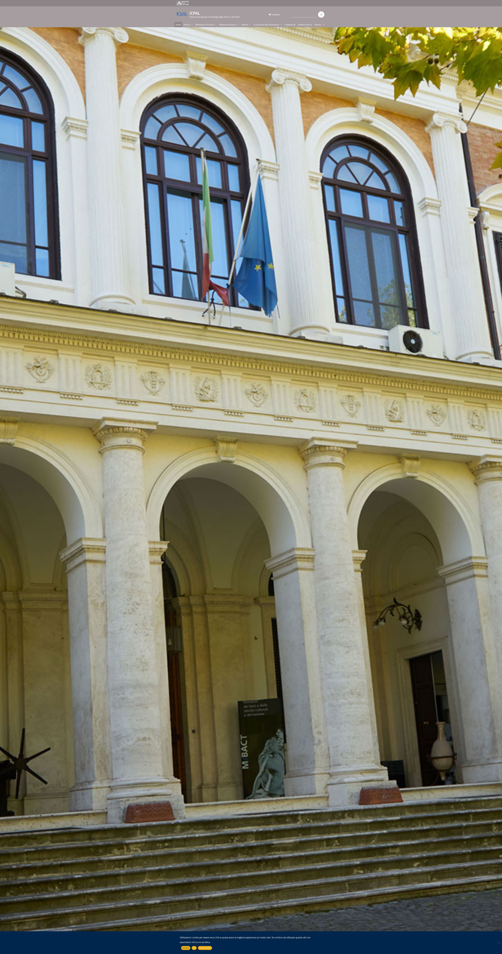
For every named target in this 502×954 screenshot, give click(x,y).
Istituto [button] (187, 24)
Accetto (185, 948)
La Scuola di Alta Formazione (266, 24)
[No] (498, 942)
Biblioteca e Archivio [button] (205, 24)
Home (178, 24)
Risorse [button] (244, 24)
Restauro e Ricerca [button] (227, 24)
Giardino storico (305, 24)
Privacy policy (205, 948)
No (194, 948)
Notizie (318, 24)
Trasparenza (290, 24)
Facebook (276, 14)
